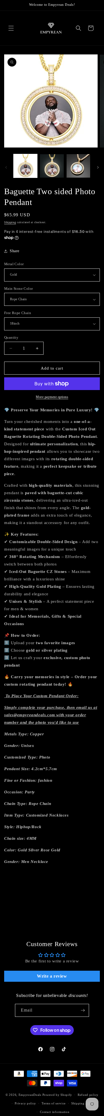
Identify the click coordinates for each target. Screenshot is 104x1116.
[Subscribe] (83, 1010)
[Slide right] (98, 167)
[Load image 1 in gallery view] (25, 166)
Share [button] (14, 251)
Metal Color (14, 264)
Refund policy (88, 1094)
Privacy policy (25, 1103)
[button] (11, 28)
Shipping (10, 222)
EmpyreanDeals (30, 1094)
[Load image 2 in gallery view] (52, 166)
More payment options (52, 397)
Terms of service (54, 1103)
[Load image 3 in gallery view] (78, 166)
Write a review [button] (52, 976)
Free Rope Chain (17, 313)
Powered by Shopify (57, 1094)
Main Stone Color (18, 288)
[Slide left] (6, 167)
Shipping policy (83, 1103)
